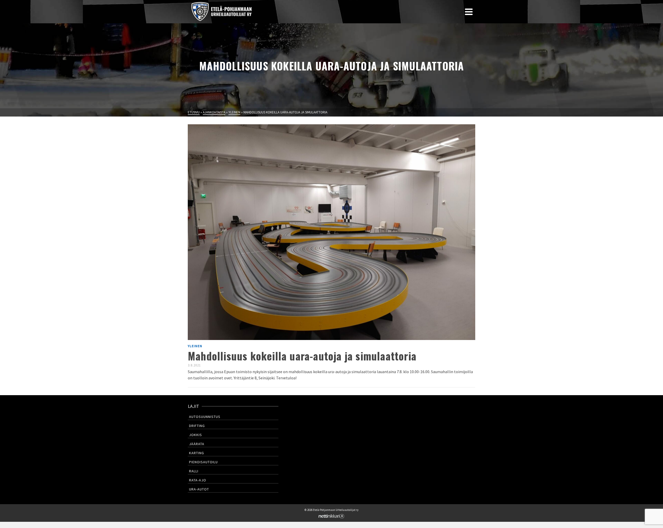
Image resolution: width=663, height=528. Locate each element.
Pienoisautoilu (203, 462)
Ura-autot (199, 489)
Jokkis (195, 434)
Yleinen (195, 346)
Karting (196, 453)
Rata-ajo (197, 480)
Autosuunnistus (204, 416)
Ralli (193, 471)
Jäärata (196, 444)
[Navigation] (468, 11)
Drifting (197, 425)
